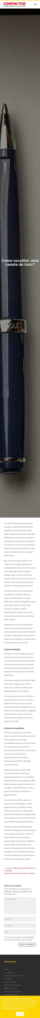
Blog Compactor (10, 988)
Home (6, 969)
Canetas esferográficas (14, 728)
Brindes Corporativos (12, 985)
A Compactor (9, 972)
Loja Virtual (8, 979)
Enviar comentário (27, 944)
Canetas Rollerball (12, 649)
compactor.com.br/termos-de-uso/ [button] (14, 1008)
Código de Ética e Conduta (14, 975)
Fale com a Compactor (13, 991)
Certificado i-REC (10, 994)
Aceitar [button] (20, 1014)
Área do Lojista (10, 982)
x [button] (38, 997)
